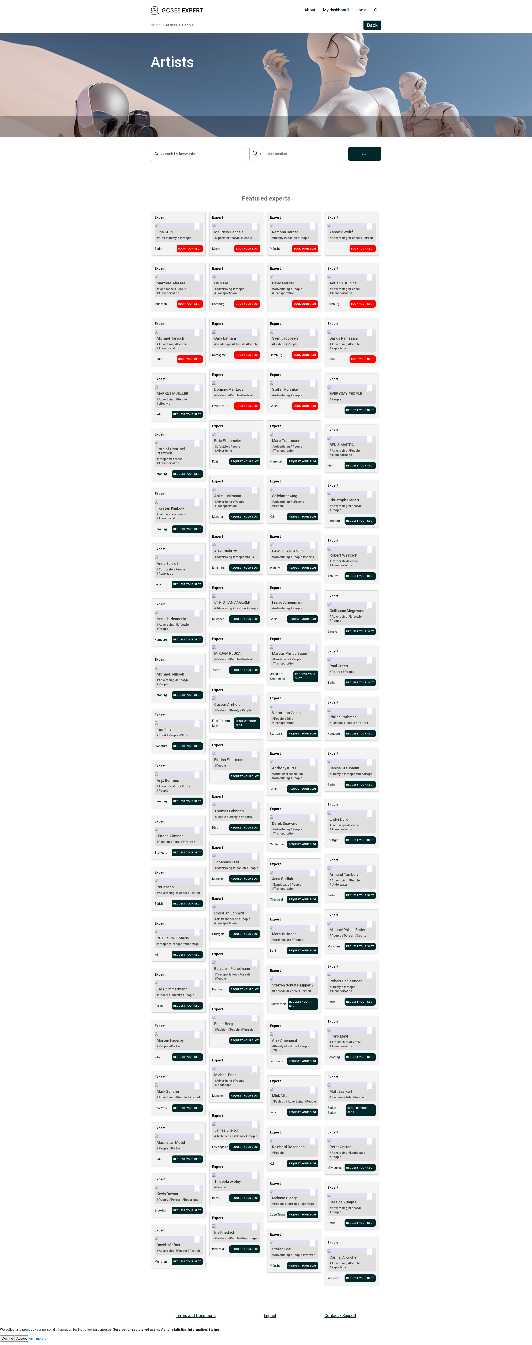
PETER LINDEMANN (173, 938)
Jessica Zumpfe (343, 1202)
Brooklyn (160, 1210)
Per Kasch (165, 887)
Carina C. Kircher (344, 1257)
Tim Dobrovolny (227, 1181)
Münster (217, 516)
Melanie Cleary (284, 1198)
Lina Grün (165, 232)
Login (361, 9)
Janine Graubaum (344, 768)
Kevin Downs (167, 1194)
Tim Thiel (164, 729)
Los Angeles (220, 1147)
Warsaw (275, 567)
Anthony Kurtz (284, 768)
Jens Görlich (282, 878)
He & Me (221, 283)
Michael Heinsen (170, 674)
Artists (171, 25)
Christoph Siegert (344, 500)
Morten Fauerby (170, 1040)
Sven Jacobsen (285, 338)
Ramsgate (219, 355)
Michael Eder (225, 1075)
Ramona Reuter (285, 232)
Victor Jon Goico (286, 713)
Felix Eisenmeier (227, 440)
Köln (215, 461)
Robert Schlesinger (346, 981)
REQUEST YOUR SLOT (187, 414)
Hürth (215, 827)
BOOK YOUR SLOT (189, 248)
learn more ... (37, 1338)
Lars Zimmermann (172, 989)
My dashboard (336, 9)
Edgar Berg (223, 1024)
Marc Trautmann (286, 440)
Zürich (216, 670)
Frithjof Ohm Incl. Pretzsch (171, 451)
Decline (7, 1338)
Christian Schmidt (229, 913)
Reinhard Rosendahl (288, 1147)
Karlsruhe (218, 567)
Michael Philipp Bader (347, 930)
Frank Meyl (339, 1036)
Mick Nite (280, 1095)
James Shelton (226, 1130)
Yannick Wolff (341, 232)
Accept (21, 1338)
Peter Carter (340, 1147)
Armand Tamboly (344, 874)
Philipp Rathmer (343, 717)
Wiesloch (333, 1278)
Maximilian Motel (171, 1142)
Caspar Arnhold (227, 704)
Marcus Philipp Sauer (289, 653)
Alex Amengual (284, 1040)
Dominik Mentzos (228, 389)
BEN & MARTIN (342, 445)
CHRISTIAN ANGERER (232, 602)
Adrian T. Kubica (343, 283)
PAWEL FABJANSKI (288, 551)
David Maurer (283, 283)
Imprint (270, 1315)
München (276, 248)
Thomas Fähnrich (229, 811)
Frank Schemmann (287, 602)
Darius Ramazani (344, 338)
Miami (216, 248)
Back (372, 25)
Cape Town (277, 1214)
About (309, 9)
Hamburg (218, 304)
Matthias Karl (341, 1091)
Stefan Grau (282, 1249)
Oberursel (276, 899)
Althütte (333, 576)
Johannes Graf (226, 862)
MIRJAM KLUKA (227, 653)
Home (156, 25)
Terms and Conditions (196, 1315)
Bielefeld (218, 1249)
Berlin (158, 248)
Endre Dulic (339, 819)
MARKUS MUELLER (172, 393)
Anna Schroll (167, 563)
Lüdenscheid (278, 1004)
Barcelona (276, 1061)
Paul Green (339, 666)
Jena (158, 584)
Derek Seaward (284, 823)
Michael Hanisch (170, 338)
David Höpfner (169, 1245)
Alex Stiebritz (225, 551)
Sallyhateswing (284, 496)
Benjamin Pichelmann (232, 968)
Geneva (332, 631)
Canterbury (277, 844)
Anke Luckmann (227, 496)
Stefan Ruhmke (285, 389)
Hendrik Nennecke (172, 619)
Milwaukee (335, 1167)
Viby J (159, 1057)
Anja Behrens (168, 780)
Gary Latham (225, 338)
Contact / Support (340, 1315)
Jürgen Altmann (170, 836)
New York (161, 1108)
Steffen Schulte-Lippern (292, 985)
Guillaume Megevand (347, 610)
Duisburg (333, 304)
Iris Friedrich (224, 1232)
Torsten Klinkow (170, 508)
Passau (159, 1005)
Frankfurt (218, 406)
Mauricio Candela (229, 232)
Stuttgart (276, 733)
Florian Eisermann (229, 760)
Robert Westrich (343, 555)
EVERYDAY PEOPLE (346, 393)
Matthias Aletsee (171, 283)
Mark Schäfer (168, 1091)
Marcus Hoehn (284, 934)
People (188, 25)
